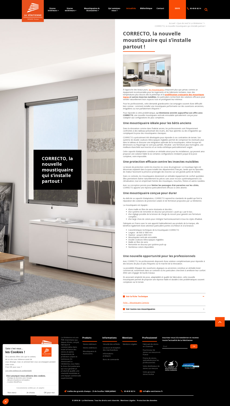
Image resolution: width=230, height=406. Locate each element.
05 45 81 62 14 (195, 8)
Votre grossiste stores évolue (149, 373)
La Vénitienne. (88, 400)
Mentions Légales (130, 344)
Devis (177, 8)
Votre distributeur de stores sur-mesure (151, 367)
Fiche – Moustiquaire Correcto (136, 302)
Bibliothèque (146, 8)
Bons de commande (111, 359)
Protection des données (147, 400)
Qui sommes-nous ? (114, 9)
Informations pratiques (108, 354)
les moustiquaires (157, 89)
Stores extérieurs (70, 9)
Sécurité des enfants (111, 344)
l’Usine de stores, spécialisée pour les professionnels (151, 360)
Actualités (131, 8)
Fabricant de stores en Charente (150, 345)
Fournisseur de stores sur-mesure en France (151, 352)
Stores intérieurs (52, 9)
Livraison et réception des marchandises (111, 349)
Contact (160, 8)
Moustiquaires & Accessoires (91, 9)
